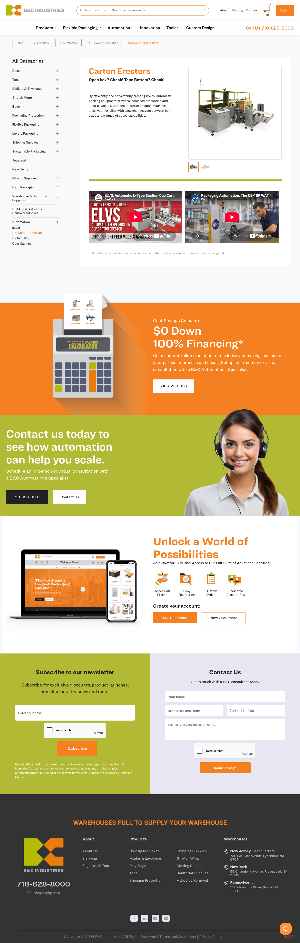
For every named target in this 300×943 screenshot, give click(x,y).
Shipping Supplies (192, 851)
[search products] (203, 10)
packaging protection (28, 115)
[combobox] (156, 10)
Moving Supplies (190, 866)
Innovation (150, 27)
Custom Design (200, 27)
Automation (119, 27)
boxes (16, 70)
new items (20, 169)
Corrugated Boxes (144, 851)
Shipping (89, 858)
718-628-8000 (173, 386)
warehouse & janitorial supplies (29, 198)
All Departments (90, 10)
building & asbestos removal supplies (27, 211)
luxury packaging (25, 133)
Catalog (237, 10)
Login (285, 10)
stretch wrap (22, 97)
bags (16, 106)
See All (16, 227)
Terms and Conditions (177, 937)
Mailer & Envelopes (145, 858)
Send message (225, 768)
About (224, 10)
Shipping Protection (145, 880)
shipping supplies (25, 142)
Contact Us (69, 497)
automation (21, 222)
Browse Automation (105, 42)
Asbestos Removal (192, 880)
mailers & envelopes (27, 88)
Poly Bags (137, 866)
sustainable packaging (29, 151)
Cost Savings (22, 243)
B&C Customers (175, 618)
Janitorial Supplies (192, 873)
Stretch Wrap (188, 858)
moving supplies (24, 178)
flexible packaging (25, 124)
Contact (251, 10)
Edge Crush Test (95, 866)
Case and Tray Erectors (143, 42)
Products (44, 27)
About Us (90, 851)
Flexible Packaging (80, 27)
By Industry (20, 238)
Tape (133, 873)
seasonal (19, 160)
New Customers (223, 618)
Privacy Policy (210, 937)
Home (19, 42)
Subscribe (77, 748)
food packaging (24, 187)
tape (15, 79)
